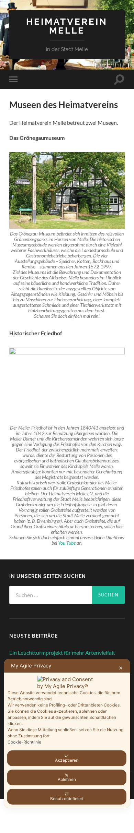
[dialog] (67, 733)
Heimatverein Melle (67, 26)
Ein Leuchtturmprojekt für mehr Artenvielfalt (62, 652)
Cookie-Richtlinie (24, 742)
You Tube (67, 543)
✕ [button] (121, 668)
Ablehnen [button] (67, 779)
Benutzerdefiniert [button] (66, 798)
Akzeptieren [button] (66, 760)
